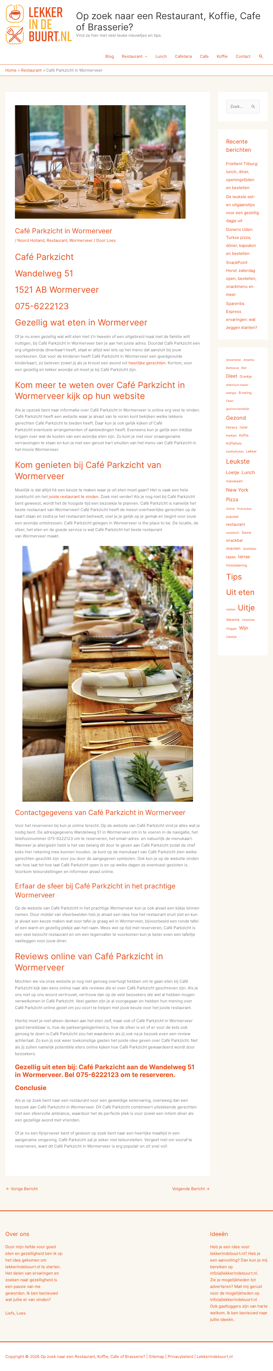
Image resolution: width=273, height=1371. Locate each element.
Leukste (238, 461)
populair (232, 517)
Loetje (232, 472)
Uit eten (240, 592)
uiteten (230, 609)
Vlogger (231, 628)
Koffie (222, 56)
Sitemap (156, 1356)
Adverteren (233, 360)
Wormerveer (81, 240)
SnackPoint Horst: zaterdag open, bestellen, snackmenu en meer (241, 278)
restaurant (235, 524)
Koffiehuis (234, 443)
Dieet (231, 376)
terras (244, 556)
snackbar (234, 540)
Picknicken (244, 509)
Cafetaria (183, 56)
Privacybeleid (180, 1356)
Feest (230, 401)
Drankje (246, 376)
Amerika (248, 360)
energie (231, 393)
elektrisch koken (237, 385)
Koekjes (231, 435)
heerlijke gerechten (147, 362)
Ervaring (245, 393)
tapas (231, 557)
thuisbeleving (236, 565)
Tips (234, 576)
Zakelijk (231, 637)
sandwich (232, 532)
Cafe (204, 56)
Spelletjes (249, 548)
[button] (261, 56)
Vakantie (232, 620)
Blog (109, 56)
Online (230, 509)
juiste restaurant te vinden (73, 496)
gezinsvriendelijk (237, 409)
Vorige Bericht (22, 1188)
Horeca (231, 427)
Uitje (246, 607)
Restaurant (132, 56)
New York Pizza (237, 494)
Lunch (161, 56)
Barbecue (232, 368)
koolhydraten (235, 451)
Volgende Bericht (191, 1188)
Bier (244, 368)
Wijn (243, 628)
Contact (243, 56)
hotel (243, 427)
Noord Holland (31, 240)
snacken (233, 548)
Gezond (236, 418)
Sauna (246, 532)
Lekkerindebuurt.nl (215, 1356)
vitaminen (248, 620)
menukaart (234, 481)
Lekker (251, 451)
